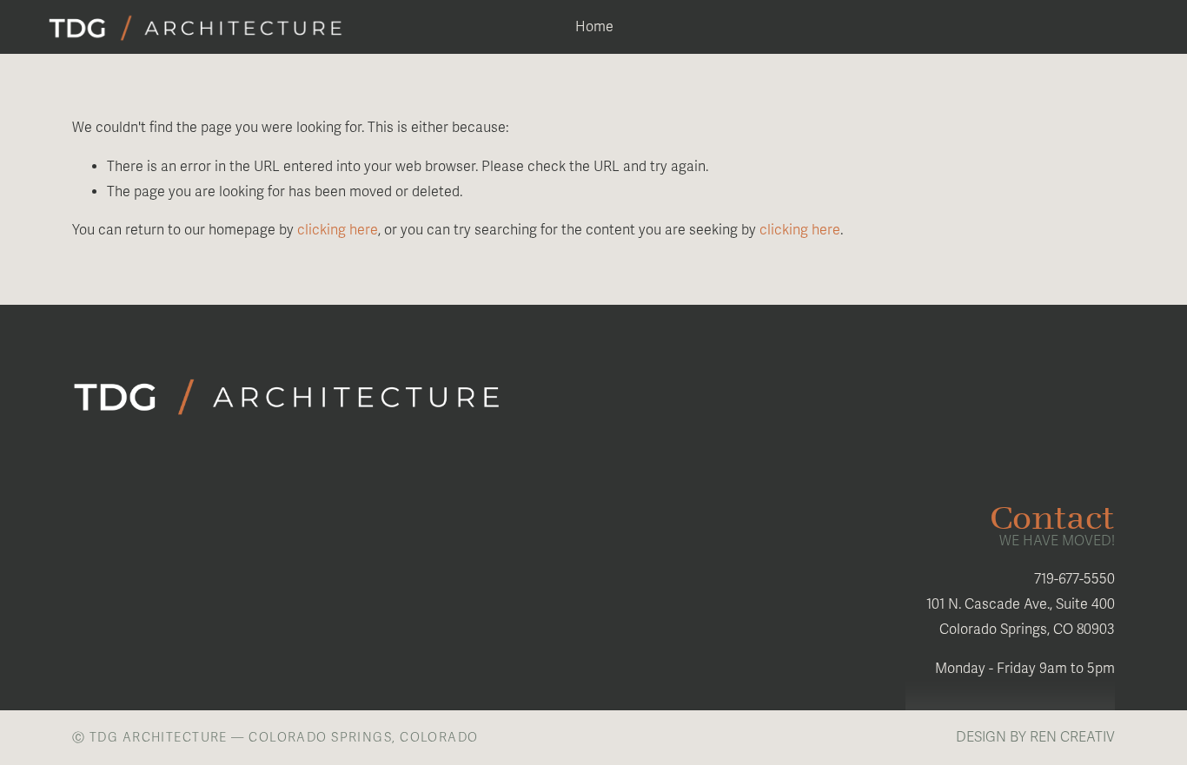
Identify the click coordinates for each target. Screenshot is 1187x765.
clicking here (337, 230)
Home (594, 27)
